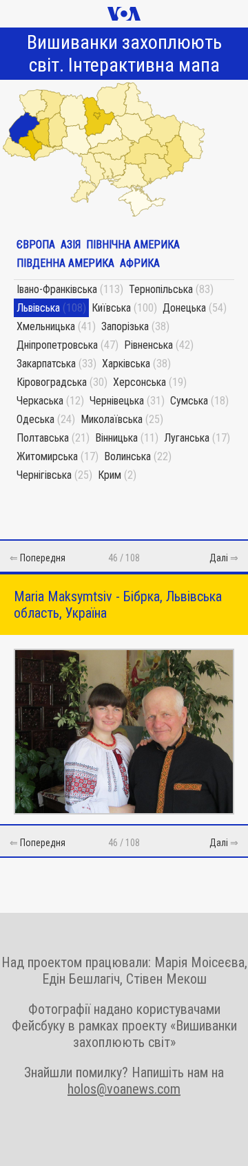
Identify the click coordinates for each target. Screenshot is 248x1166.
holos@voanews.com (124, 1089)
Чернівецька (117, 400)
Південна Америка (65, 263)
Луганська (186, 437)
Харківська (126, 363)
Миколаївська (112, 419)
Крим (109, 475)
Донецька (184, 307)
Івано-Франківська (57, 289)
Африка (140, 263)
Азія (71, 244)
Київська (111, 307)
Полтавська (43, 437)
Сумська (189, 400)
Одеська (35, 419)
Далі (218, 557)
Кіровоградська (52, 382)
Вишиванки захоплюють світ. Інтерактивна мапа (124, 53)
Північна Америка (133, 244)
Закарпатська (46, 363)
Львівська (38, 307)
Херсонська (139, 382)
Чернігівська (44, 475)
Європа (36, 244)
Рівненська (148, 345)
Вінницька (116, 437)
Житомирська (47, 456)
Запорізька (125, 326)
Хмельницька (46, 326)
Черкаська (40, 400)
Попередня (42, 557)
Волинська (127, 456)
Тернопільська (161, 289)
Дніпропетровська (57, 345)
